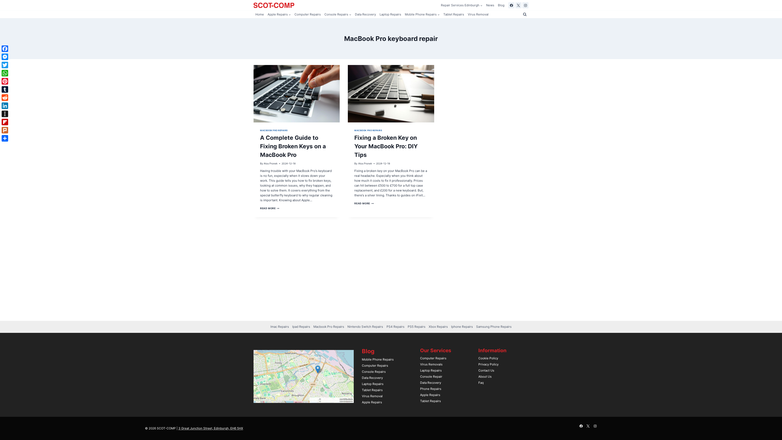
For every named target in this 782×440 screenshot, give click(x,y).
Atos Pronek (271, 163)
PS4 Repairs (395, 327)
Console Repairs (374, 372)
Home (259, 14)
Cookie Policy (488, 358)
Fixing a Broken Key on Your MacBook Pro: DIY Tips (386, 146)
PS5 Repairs (416, 327)
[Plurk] (5, 130)
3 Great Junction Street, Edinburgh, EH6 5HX (210, 428)
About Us (485, 376)
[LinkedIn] (5, 106)
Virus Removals (431, 364)
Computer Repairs (307, 14)
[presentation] (297, 93)
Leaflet (314, 399)
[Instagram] (525, 5)
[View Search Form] (524, 14)
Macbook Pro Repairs (274, 130)
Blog (501, 5)
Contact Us (486, 370)
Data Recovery (365, 14)
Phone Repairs (430, 389)
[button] (317, 369)
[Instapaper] (5, 114)
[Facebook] (511, 5)
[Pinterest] (5, 81)
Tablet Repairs (453, 14)
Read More (269, 208)
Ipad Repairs (301, 327)
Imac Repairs (279, 327)
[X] (518, 5)
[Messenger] (5, 57)
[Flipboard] (5, 122)
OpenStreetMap (330, 399)
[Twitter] (5, 65)
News (490, 5)
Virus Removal (478, 14)
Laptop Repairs (390, 14)
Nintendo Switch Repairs (365, 327)
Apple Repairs (372, 402)
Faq (481, 383)
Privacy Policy (488, 364)
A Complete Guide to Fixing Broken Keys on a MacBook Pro (293, 146)
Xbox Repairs (438, 327)
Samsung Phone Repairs (494, 327)
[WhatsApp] (5, 73)
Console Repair (431, 376)
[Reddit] (5, 98)
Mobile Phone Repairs (378, 359)
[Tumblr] (5, 89)
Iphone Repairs (462, 327)
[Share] (5, 138)
